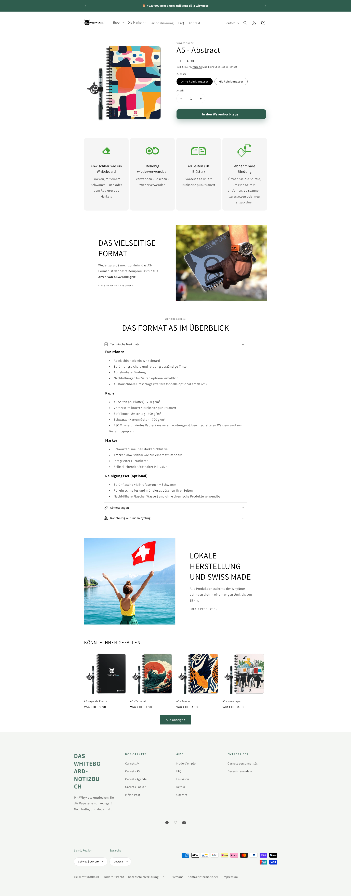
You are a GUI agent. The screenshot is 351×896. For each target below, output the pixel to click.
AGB (165, 877)
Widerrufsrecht (114, 877)
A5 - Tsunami (138, 701)
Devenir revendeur (240, 771)
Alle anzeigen (175, 720)
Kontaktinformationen (203, 877)
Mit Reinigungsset (231, 81)
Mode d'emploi (186, 763)
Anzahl (180, 90)
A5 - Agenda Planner (96, 701)
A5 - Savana (183, 701)
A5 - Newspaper (231, 701)
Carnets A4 (132, 763)
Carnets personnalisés (243, 763)
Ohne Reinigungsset (194, 81)
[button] (117, 22)
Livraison (182, 779)
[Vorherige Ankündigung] (85, 6)
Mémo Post (132, 795)
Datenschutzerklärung (143, 877)
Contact (181, 795)
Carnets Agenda (136, 779)
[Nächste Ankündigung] (265, 6)
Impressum (230, 877)
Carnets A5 (132, 771)
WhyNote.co (90, 877)
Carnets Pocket (135, 787)
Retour (180, 787)
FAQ (179, 771)
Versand (197, 66)
